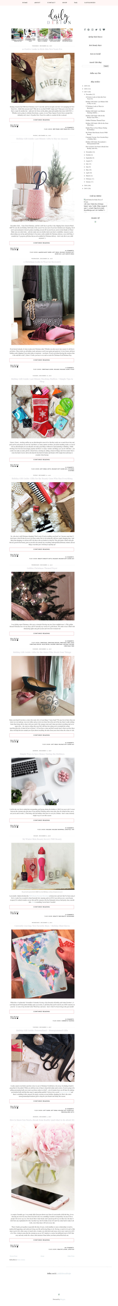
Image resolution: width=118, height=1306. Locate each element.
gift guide (46, 1110)
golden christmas (56, 644)
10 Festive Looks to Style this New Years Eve (42, 49)
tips (73, 829)
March (88, 176)
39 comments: (69, 127)
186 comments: (69, 1247)
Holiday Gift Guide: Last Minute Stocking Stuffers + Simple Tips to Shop (42, 380)
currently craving (68, 1020)
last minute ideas (68, 254)
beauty (40, 558)
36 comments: (69, 641)
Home (25, 2)
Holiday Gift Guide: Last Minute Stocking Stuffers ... (95, 112)
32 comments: (69, 1019)
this (33, 902)
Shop (65, 2)
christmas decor (53, 642)
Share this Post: (14, 125)
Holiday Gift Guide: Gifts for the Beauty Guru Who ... (95, 116)
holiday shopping (58, 829)
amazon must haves (45, 252)
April (87, 173)
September (89, 158)
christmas (43, 642)
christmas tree (65, 642)
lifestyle (68, 829)
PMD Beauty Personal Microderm (39, 896)
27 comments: (69, 742)
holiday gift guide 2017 (59, 469)
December (89, 94)
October (88, 155)
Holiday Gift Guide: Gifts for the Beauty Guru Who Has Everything (42, 478)
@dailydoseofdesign (64, 1273)
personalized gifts (67, 1112)
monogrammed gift (65, 1092)
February (89, 179)
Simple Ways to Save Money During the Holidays (42, 754)
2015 (86, 188)
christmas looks (47, 369)
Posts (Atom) (21, 1260)
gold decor (46, 644)
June (87, 167)
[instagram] (93, 29)
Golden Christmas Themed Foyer (42, 568)
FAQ (76, 2)
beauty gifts (47, 558)
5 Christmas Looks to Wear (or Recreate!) (42, 262)
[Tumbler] (100, 29)
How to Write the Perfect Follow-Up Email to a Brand (43, 40)
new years (56, 129)
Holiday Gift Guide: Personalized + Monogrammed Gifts (42, 1030)
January (88, 182)
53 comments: (69, 914)
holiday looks (65, 369)
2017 (86, 92)
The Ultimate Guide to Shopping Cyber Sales (30, 40)
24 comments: (69, 250)
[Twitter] (97, 29)
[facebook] (85, 29)
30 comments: (69, 557)
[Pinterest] (89, 29)
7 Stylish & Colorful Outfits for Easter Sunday (67, 40)
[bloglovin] (105, 29)
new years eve (65, 129)
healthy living (62, 1249)
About (37, 2)
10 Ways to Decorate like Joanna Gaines (55, 41)
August (88, 161)
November (89, 152)
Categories (90, 2)
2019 (86, 86)
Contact (51, 2)
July (87, 164)
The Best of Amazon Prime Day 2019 (17, 41)
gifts (49, 469)
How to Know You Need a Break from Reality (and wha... (97, 147)
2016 (86, 185)
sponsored (70, 916)
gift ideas (55, 252)
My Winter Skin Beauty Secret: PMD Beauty (42, 839)
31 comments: (70, 367)
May (87, 170)
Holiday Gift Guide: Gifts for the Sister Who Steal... (97, 124)
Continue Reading (41, 120)
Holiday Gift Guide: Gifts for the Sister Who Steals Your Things (42, 652)
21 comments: (69, 467)
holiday (62, 252)
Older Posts (71, 1256)
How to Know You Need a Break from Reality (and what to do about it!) (42, 1120)
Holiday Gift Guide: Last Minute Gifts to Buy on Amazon (42, 138)
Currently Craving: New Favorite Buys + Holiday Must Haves (42, 925)
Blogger (62, 1299)
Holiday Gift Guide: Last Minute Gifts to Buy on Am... (97, 102)
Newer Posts (13, 1256)
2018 (86, 89)
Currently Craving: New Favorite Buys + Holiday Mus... (97, 138)
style (72, 129)
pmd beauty (62, 916)
